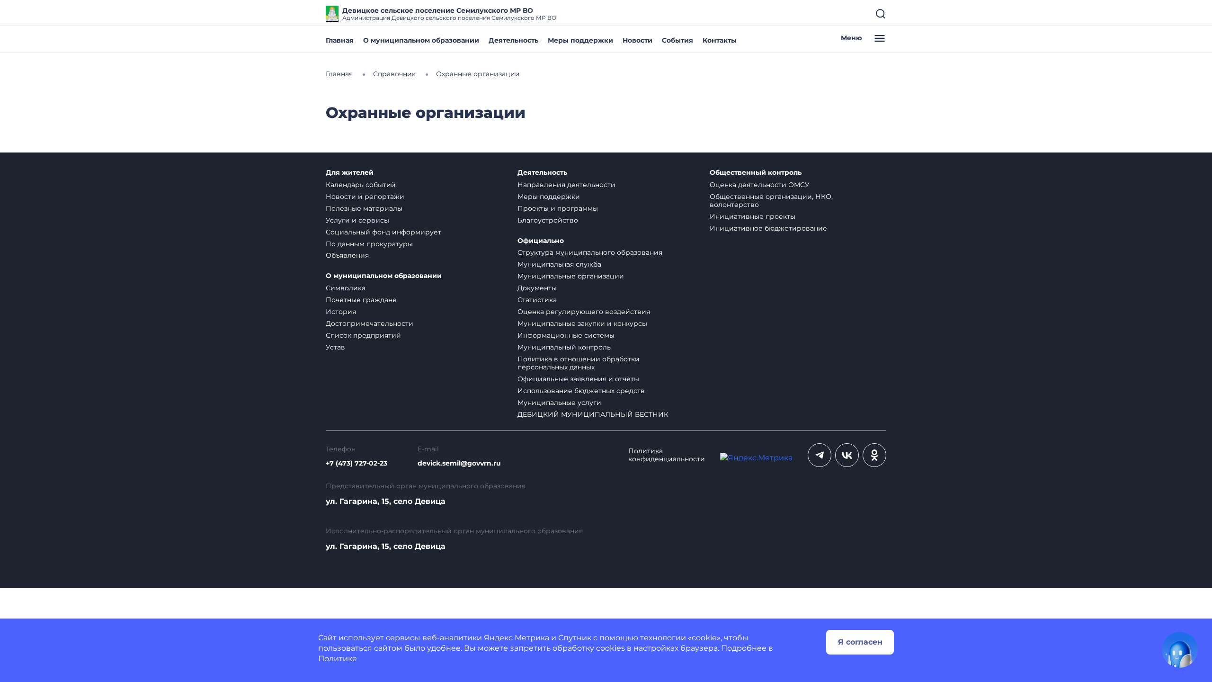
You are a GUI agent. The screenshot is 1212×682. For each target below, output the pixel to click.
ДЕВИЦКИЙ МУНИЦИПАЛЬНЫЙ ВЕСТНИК (592, 414)
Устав (335, 347)
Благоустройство (547, 220)
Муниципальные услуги (559, 402)
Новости (637, 40)
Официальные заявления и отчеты (578, 379)
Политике (337, 658)
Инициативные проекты (752, 216)
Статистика (537, 300)
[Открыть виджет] (1180, 650)
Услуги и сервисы (357, 220)
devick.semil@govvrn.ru (459, 463)
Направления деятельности (566, 184)
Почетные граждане (361, 300)
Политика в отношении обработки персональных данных (578, 363)
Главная (340, 40)
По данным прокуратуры (369, 244)
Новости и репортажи (365, 196)
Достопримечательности (369, 323)
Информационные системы (566, 335)
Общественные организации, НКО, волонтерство (771, 200)
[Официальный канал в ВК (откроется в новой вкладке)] (847, 455)
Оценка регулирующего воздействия (583, 311)
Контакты (720, 40)
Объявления (347, 255)
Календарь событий (361, 184)
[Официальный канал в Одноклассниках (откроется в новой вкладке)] (874, 455)
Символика (345, 288)
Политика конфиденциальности (666, 455)
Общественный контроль (756, 173)
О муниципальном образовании (421, 40)
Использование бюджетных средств (581, 390)
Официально (540, 241)
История (341, 311)
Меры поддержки (580, 40)
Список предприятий (363, 335)
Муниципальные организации (570, 276)
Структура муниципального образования (589, 252)
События (677, 40)
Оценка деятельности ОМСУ (760, 184)
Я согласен (860, 641)
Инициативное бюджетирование (768, 228)
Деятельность (513, 40)
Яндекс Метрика (516, 637)
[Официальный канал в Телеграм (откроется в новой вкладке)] (819, 455)
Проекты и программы (557, 208)
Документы (537, 288)
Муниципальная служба (559, 264)
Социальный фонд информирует (383, 232)
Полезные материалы (364, 208)
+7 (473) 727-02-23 (356, 463)
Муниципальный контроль (564, 347)
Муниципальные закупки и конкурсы (582, 323)
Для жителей (350, 173)
